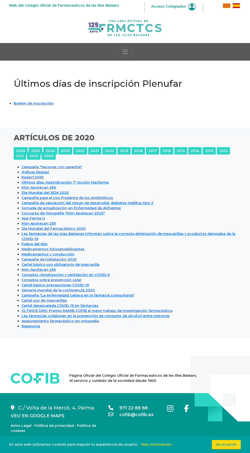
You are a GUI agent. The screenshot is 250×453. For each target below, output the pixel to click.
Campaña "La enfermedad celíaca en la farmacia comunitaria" (77, 295)
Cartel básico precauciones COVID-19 (55, 285)
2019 (124, 151)
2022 (80, 151)
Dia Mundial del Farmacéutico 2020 (53, 228)
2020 (109, 151)
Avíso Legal (21, 425)
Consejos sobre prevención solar (51, 280)
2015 (181, 151)
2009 (48, 156)
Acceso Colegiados (169, 6)
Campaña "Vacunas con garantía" (51, 167)
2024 (50, 151)
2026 (20, 151)
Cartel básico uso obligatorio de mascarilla (60, 264)
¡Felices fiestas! (35, 172)
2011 (20, 156)
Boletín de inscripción (34, 103)
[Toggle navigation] (125, 52)
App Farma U (33, 218)
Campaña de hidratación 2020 (49, 259)
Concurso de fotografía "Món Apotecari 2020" (63, 213)
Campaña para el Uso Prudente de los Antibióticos (67, 198)
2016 (167, 151)
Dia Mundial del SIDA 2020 (45, 192)
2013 (209, 151)
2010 (34, 156)
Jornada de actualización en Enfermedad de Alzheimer (71, 208)
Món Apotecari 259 (38, 223)
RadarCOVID (32, 177)
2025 (35, 151)
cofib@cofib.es (133, 414)
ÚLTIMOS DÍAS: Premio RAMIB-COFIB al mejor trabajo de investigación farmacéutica (97, 311)
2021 (95, 151)
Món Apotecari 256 (38, 269)
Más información (156, 444)
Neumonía (30, 326)
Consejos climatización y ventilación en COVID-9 (65, 275)
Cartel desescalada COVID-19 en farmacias (59, 305)
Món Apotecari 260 (38, 187)
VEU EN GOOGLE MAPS (37, 416)
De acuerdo (226, 444)
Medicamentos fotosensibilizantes (52, 249)
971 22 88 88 (130, 408)
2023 (65, 151)
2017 (152, 151)
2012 (223, 151)
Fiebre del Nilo (34, 244)
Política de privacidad (54, 425)
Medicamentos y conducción (47, 254)
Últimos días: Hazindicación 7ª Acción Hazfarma (65, 182)
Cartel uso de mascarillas (44, 300)
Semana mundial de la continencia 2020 (58, 290)
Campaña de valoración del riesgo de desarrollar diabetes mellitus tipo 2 (87, 203)
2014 (195, 151)
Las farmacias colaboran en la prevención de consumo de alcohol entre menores (95, 316)
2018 (138, 151)
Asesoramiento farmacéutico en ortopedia (60, 321)
